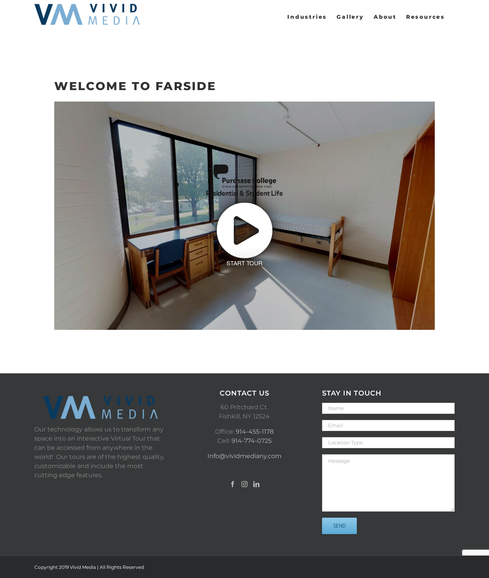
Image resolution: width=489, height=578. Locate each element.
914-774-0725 (252, 440)
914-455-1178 (255, 431)
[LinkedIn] (256, 484)
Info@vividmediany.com (244, 456)
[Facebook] (233, 484)
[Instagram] (244, 484)
